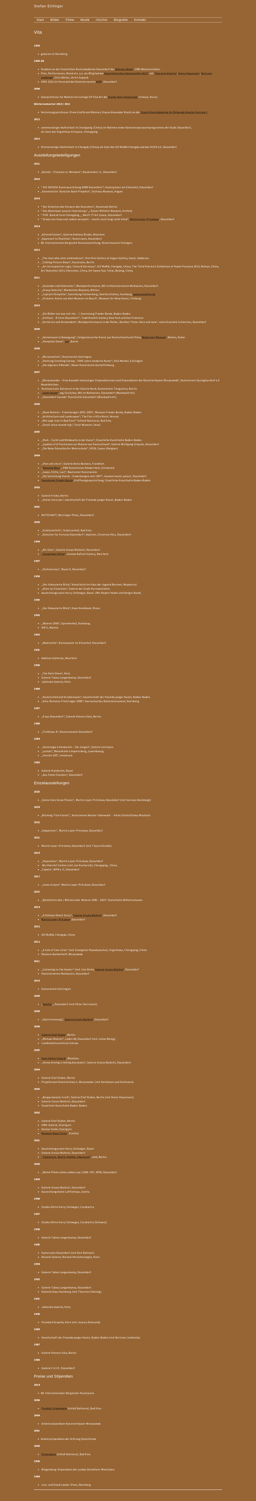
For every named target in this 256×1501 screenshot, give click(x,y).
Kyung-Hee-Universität (123, 97)
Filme (70, 20)
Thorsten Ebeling (165, 73)
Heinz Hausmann (189, 73)
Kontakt (140, 20)
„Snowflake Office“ (53, 554)
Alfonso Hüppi (124, 69)
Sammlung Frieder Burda (57, 480)
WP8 (99, 81)
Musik (85, 20)
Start (40, 20)
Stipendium (48, 1454)
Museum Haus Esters (54, 1133)
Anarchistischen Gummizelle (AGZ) (126, 73)
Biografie (121, 20)
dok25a (47, 1004)
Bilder (54, 20)
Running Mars (51, 467)
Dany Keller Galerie (53, 1058)
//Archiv (102, 20)
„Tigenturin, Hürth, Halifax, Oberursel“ (66, 1157)
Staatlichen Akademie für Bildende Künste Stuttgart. (174, 112)
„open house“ (50, 392)
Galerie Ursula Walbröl (87, 915)
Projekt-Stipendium (54, 1408)
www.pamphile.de (144, 294)
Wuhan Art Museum (154, 337)
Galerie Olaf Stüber (53, 1034)
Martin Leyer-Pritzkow (144, 219)
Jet (67, 341)
